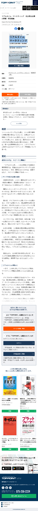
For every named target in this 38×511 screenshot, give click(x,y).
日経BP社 (11, 78)
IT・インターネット (16, 24)
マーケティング (6, 24)
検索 (24, 8)
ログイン (19, 343)
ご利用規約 (5, 506)
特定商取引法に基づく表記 (8, 502)
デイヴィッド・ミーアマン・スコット (19, 72)
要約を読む (10, 94)
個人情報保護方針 (6, 504)
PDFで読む (28, 94)
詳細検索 (28, 8)
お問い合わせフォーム (20, 496)
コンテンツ (35, 8)
